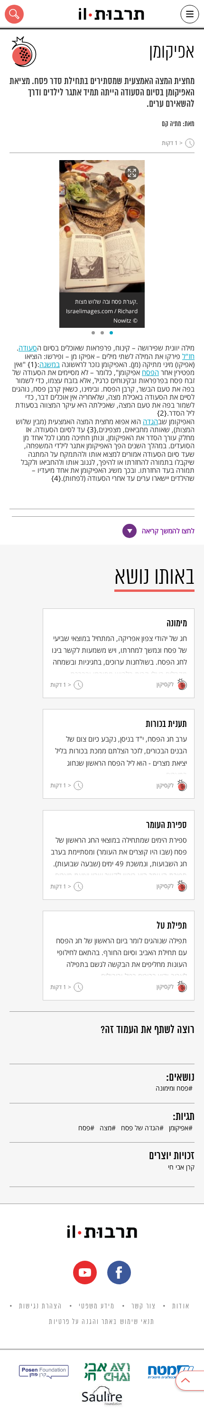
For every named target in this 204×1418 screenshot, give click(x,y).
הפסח (150, 372)
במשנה (49, 364)
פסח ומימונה (172, 1088)
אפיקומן (178, 1127)
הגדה (150, 421)
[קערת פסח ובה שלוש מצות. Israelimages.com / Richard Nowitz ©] (102, 226)
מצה (105, 1127)
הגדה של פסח (140, 1127)
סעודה (28, 347)
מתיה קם (171, 124)
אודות (181, 1306)
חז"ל (188, 356)
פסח (84, 1127)
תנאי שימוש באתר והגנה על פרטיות (102, 1322)
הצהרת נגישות (40, 1306)
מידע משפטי (97, 1306)
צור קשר (144, 1306)
